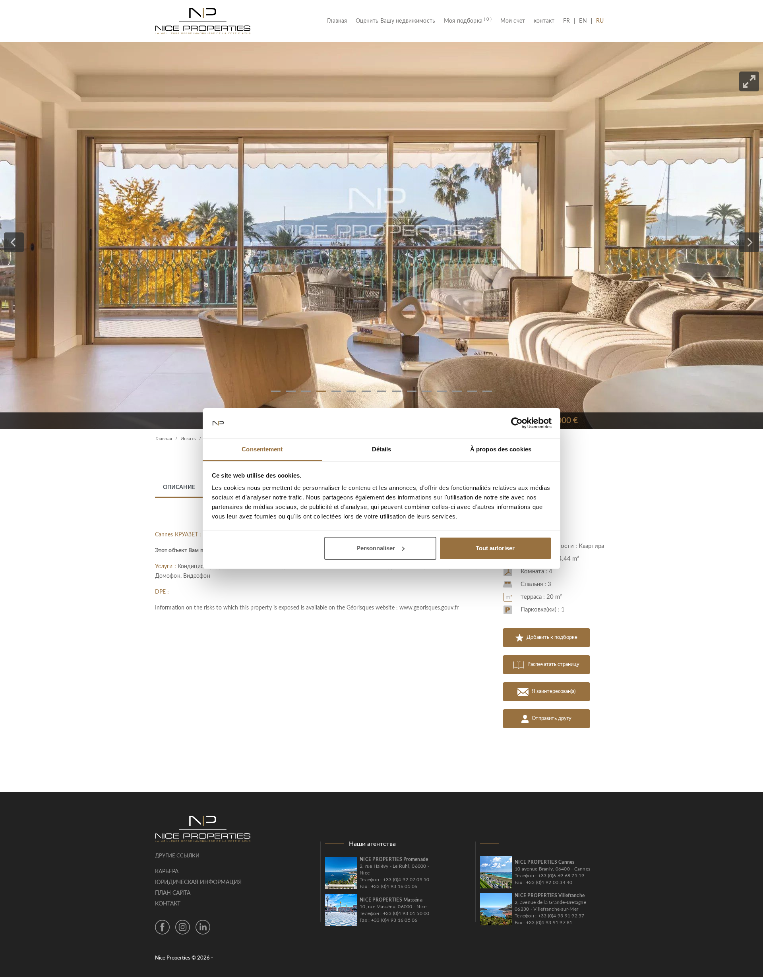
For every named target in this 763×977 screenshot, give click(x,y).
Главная (339, 21)
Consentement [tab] (262, 449)
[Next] (749, 242)
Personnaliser (375, 548)
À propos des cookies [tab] (500, 449)
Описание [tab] (179, 487)
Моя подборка (468, 21)
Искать (188, 438)
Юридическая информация (198, 882)
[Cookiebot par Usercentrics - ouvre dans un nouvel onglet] (517, 423)
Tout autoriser (495, 548)
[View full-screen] (749, 81)
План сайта (172, 893)
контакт (544, 21)
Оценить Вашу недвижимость (395, 21)
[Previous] (14, 242)
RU (600, 21)
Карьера (166, 871)
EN (583, 21)
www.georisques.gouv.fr (429, 608)
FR (568, 21)
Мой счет (512, 21)
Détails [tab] (381, 449)
